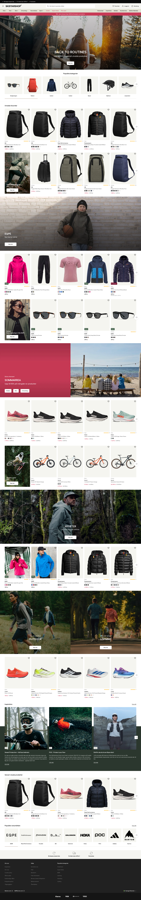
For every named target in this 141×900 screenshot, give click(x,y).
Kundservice (123, 10)
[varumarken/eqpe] (70, 224)
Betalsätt (33, 872)
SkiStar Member (133, 10)
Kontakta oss (34, 866)
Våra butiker (8, 875)
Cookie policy (8, 872)
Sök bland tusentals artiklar (56, 6)
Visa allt (134, 704)
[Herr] (12, 10)
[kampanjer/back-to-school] (70, 43)
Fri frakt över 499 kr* (22, 1)
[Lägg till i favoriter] (29, 110)
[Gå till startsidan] (13, 6)
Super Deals (55, 10)
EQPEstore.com (19, 890)
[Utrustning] (27, 10)
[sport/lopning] (105, 622)
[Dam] (6, 10)
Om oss (7, 869)
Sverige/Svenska (129, 890)
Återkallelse (34, 884)
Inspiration (109, 10)
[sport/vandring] (35, 622)
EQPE (58, 872)
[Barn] (18, 10)
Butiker (116, 10)
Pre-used (63, 10)
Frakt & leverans (35, 875)
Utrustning (24, 10)
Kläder (8, 390)
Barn (16, 10)
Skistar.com (8, 890)
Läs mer (7, 764)
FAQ (32, 869)
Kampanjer (100, 10)
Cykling (59, 881)
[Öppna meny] (3, 6)
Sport (41, 10)
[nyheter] (70, 517)
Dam (4, 10)
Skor (16, 390)
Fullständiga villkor (9, 878)
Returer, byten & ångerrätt (38, 878)
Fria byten (32, 1)
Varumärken (33, 10)
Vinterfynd (60, 866)
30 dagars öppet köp (9, 1)
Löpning (59, 875)
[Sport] (43, 10)
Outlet (48, 10)
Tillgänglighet (8, 884)
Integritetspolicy (9, 881)
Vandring (59, 878)
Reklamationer (35, 881)
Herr (10, 10)
